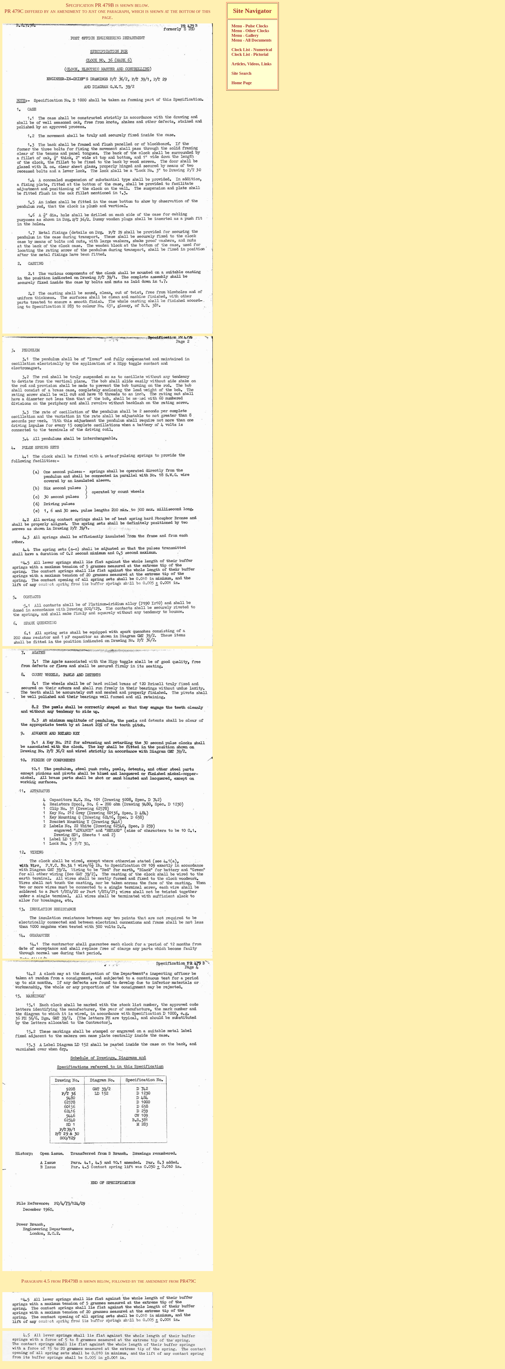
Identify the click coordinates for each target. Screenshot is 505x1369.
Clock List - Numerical (251, 49)
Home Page (241, 83)
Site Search (241, 73)
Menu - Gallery (245, 35)
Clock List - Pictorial (249, 54)
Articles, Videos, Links (251, 64)
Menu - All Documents (251, 40)
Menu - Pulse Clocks (249, 26)
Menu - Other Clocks (250, 30)
